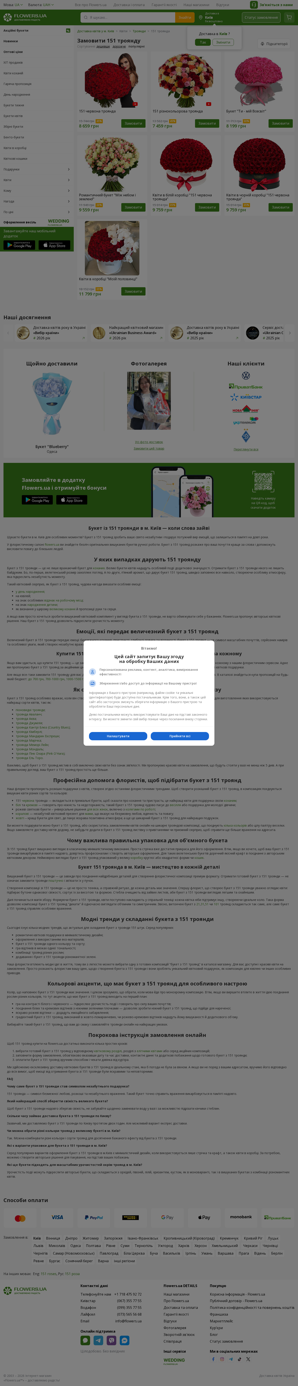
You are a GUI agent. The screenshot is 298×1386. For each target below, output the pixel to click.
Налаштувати (118, 736)
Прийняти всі (180, 736)
